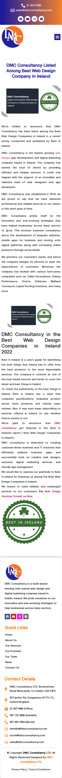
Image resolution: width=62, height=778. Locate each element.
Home (8, 635)
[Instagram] (34, 19)
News (8, 662)
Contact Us (12, 668)
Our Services (13, 646)
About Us (11, 640)
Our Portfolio (13, 651)
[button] (57, 37)
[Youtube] (27, 19)
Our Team (11, 657)
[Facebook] (20, 19)
